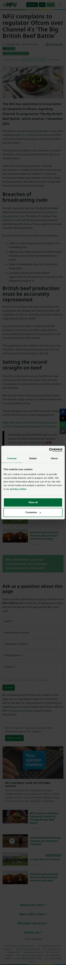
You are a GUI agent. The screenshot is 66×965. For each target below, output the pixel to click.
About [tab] (54, 458)
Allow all (33, 502)
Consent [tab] (11, 458)
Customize (31, 512)
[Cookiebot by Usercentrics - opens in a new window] (49, 450)
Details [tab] (33, 458)
